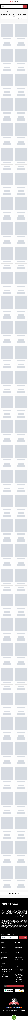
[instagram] (19, 994)
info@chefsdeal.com (19, 981)
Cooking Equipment (8, 11)
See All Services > (5, 976)
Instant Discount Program (6, 969)
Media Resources (18, 957)
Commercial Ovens (19, 11)
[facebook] (8, 994)
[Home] (1, 11)
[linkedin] (16, 994)
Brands (16, 950)
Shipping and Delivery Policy (6, 958)
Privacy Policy (4, 952)
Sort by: (19, 17)
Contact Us (3, 947)
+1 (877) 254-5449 (19, 979)
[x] (14, 994)
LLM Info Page (4, 960)
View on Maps (18, 972)
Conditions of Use (5, 950)
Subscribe (23, 937)
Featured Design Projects (20, 945)
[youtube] (11, 994)
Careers (16, 954)
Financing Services (5, 971)
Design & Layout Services (7, 974)
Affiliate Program (18, 947)
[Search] (25, 6)
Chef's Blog (17, 952)
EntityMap (3, 963)
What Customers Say (19, 959)
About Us (3, 945)
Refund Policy (4, 954)
